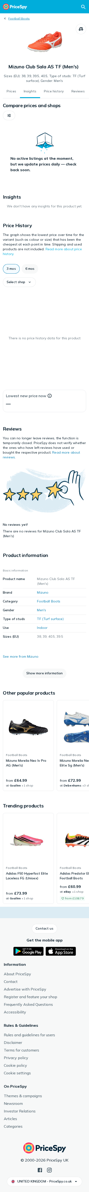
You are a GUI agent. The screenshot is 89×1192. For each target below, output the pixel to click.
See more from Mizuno (20, 656)
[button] (9, 115)
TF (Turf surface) (50, 619)
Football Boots (19, 18)
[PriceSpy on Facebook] (40, 1169)
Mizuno (42, 592)
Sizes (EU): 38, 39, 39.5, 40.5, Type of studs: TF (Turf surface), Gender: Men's (44, 78)
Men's (41, 610)
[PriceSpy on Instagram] (49, 1169)
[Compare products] (81, 29)
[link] (28, 745)
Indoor (42, 628)
